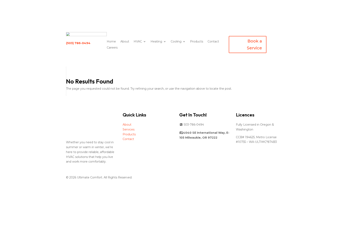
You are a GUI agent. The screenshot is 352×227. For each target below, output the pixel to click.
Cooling (176, 41)
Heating (156, 41)
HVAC (138, 41)
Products (196, 41)
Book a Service (254, 44)
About (124, 41)
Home (111, 41)
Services (128, 129)
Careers (112, 47)
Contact (213, 41)
